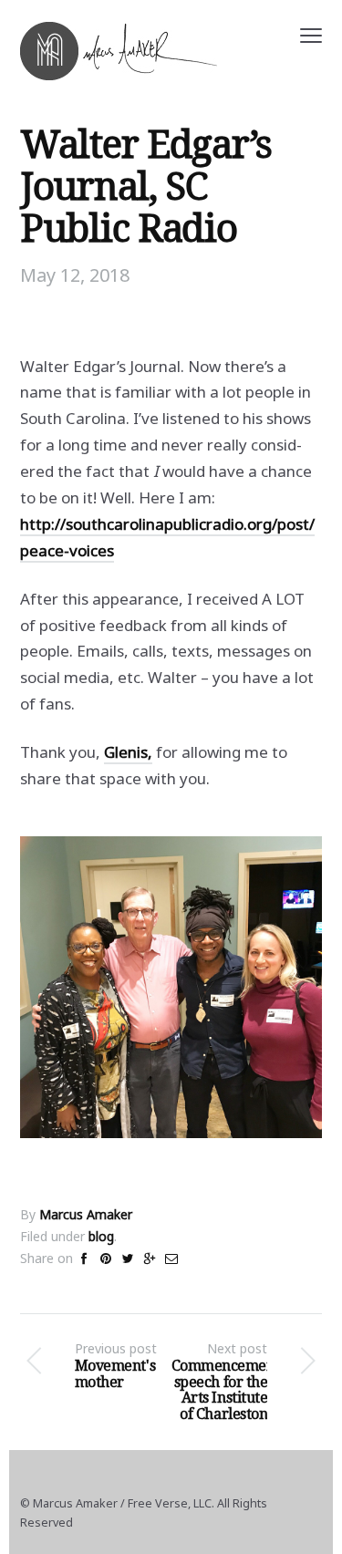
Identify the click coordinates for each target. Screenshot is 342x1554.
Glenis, (128, 751)
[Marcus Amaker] (118, 51)
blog (101, 1236)
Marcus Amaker (85, 1214)
